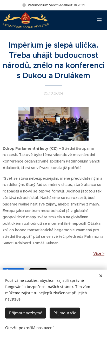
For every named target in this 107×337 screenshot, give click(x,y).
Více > (98, 253)
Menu (99, 20)
